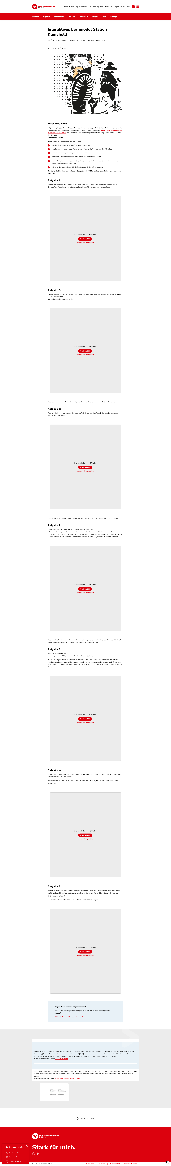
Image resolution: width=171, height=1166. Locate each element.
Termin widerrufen (130, 1164)
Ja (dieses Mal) (85, 239)
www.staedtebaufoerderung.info (67, 1078)
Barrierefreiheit (115, 1164)
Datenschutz (90, 1164)
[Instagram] (33, 1153)
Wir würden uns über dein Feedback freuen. (72, 1017)
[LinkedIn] (38, 1153)
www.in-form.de (61, 1059)
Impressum (101, 1164)
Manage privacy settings (85, 242)
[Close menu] (27, 1146)
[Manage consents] (167, 1162)
